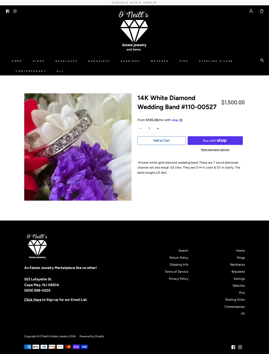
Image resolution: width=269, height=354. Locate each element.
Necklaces (67, 61)
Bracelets (99, 61)
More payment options (215, 149)
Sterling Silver (216, 61)
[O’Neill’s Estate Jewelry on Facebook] (233, 347)
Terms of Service (176, 271)
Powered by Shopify (92, 336)
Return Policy (179, 257)
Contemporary (31, 71)
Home (17, 61)
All (60, 71)
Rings (39, 61)
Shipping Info (179, 264)
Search (183, 250)
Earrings (130, 61)
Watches (160, 61)
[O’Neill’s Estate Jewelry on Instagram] (240, 347)
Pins (183, 61)
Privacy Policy (178, 279)
